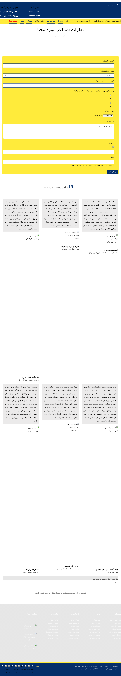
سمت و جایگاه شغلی (107, 71)
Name (112, 157)
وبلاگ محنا (118, 623)
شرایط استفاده (116, 629)
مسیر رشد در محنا (73, 632)
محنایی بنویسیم (74, 635)
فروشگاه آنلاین (116, 635)
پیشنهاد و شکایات (53, 623)
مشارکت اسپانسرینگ (52, 632)
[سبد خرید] (3, 20)
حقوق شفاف (75, 626)
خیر (111, 106)
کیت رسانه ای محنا (94, 629)
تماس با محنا (54, 620)
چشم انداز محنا (95, 626)
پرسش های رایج (116, 626)
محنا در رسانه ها (53, 638)
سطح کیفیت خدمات (115, 632)
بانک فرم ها (117, 638)
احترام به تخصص (74, 638)
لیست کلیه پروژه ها (115, 620)
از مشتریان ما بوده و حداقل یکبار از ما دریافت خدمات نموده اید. (94, 91)
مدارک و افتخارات (95, 632)
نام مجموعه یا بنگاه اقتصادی (105, 81)
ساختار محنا (75, 629)
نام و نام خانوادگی (108, 61)
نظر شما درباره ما (108, 121)
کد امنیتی (111, 143)
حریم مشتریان (54, 626)
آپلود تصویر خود (109, 111)
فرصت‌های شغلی (74, 623)
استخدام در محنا (53, 629)
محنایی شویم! (75, 620)
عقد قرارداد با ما (95, 638)
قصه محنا (97, 620)
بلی (111, 98)
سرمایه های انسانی (94, 635)
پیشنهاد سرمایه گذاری (51, 635)
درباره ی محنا (96, 623)
